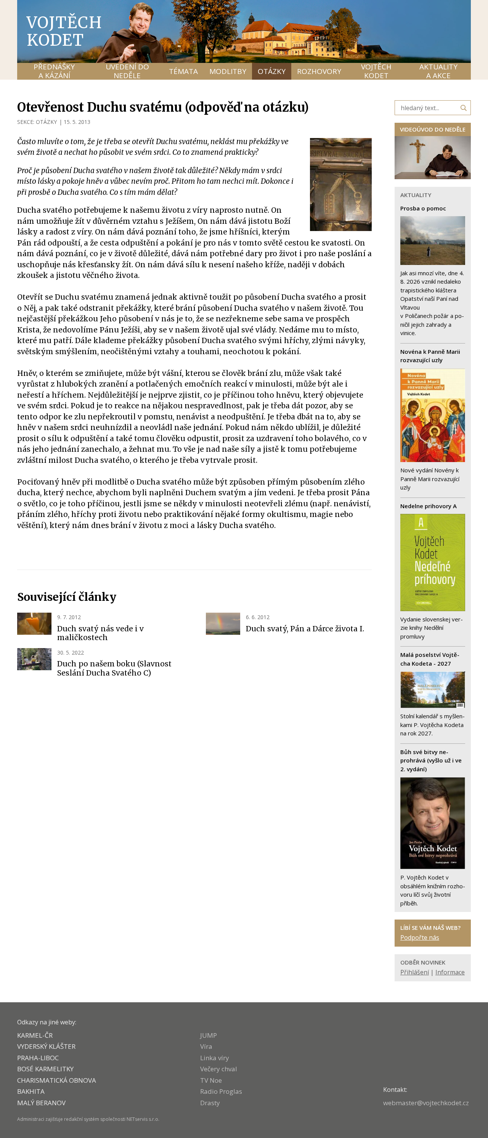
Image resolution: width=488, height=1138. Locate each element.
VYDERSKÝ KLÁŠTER (46, 1046)
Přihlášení (414, 972)
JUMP (208, 1035)
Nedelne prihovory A (428, 506)
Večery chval (218, 1068)
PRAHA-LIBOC (38, 1057)
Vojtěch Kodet (65, 31)
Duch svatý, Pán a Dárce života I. (305, 628)
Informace (450, 972)
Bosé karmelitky (45, 1068)
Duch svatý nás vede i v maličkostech (100, 633)
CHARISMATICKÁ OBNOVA (56, 1080)
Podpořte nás (419, 937)
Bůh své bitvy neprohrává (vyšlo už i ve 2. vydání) (431, 760)
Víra (206, 1046)
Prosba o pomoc (423, 208)
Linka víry (214, 1057)
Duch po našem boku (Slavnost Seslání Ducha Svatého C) (114, 668)
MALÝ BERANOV (41, 1102)
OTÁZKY (46, 121)
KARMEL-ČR (35, 1035)
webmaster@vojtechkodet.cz (426, 1102)
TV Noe (211, 1080)
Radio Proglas (221, 1091)
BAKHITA (31, 1091)
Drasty (210, 1102)
